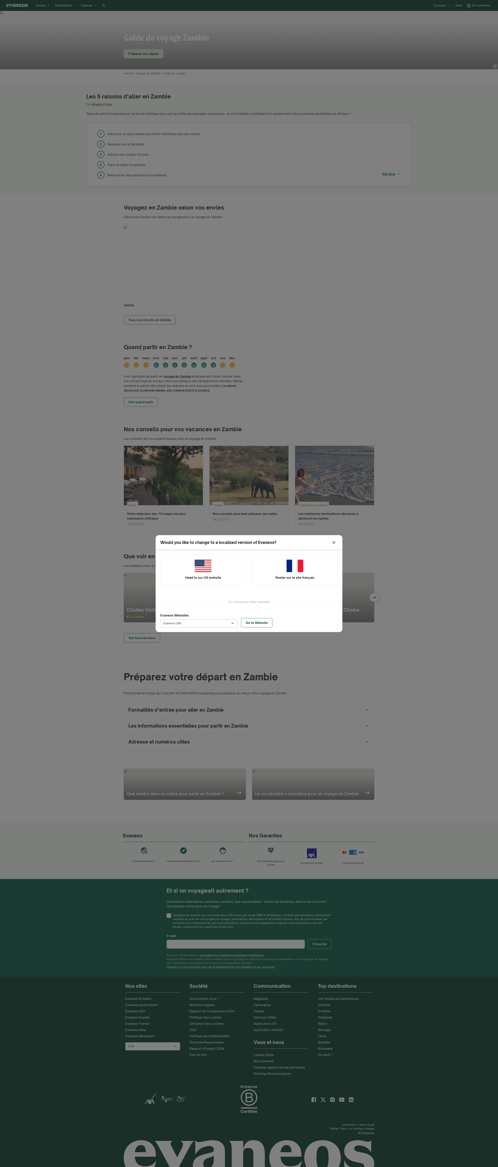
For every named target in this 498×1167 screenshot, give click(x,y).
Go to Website (257, 623)
